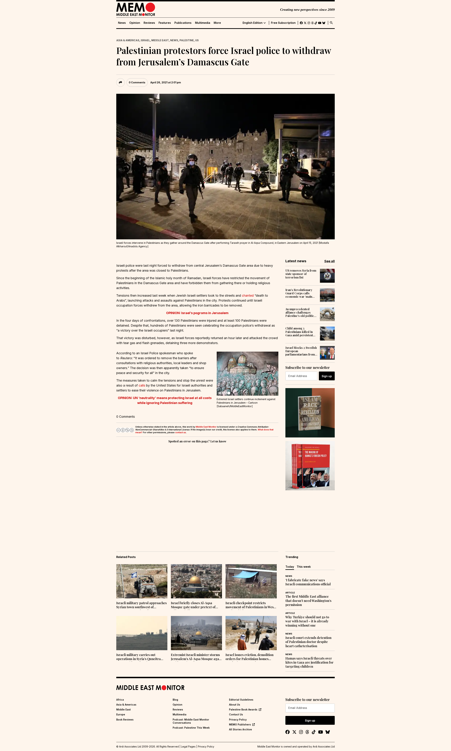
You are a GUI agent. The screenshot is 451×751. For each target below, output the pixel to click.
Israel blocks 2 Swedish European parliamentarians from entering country (301, 351)
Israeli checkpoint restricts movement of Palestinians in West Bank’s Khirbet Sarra (250, 605)
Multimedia (202, 22)
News (122, 22)
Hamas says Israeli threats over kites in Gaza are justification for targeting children (309, 662)
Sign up (327, 376)
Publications (182, 22)
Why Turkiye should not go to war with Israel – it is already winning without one (307, 621)
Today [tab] (289, 566)
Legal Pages (188, 746)
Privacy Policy (238, 719)
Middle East (160, 40)
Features (165, 22)
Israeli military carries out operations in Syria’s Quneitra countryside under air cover (138, 657)
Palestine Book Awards (243, 709)
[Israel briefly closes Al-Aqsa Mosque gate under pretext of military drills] (196, 581)
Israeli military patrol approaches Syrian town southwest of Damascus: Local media (141, 605)
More (217, 22)
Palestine (187, 40)
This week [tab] (304, 566)
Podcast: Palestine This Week (191, 727)
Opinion (134, 22)
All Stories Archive (240, 729)
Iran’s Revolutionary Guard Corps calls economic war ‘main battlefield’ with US (298, 293)
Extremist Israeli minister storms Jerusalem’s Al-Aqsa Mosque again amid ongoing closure (196, 657)
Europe (120, 714)
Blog (175, 699)
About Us (234, 704)
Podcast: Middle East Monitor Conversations (191, 721)
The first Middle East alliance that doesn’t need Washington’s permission (308, 600)
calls (142, 385)
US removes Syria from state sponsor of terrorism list (300, 274)
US (197, 40)
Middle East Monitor (206, 426)
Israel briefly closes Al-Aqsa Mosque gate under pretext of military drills (193, 605)
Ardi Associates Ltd (324, 746)
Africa (120, 699)
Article (290, 592)
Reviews (149, 22)
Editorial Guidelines (241, 699)
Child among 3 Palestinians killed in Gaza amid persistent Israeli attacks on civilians (299, 332)
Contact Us (236, 714)
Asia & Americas (127, 40)
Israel (145, 40)
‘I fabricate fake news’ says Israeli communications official (308, 582)
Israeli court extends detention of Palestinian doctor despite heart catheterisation (308, 642)
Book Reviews (125, 719)
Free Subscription (283, 22)
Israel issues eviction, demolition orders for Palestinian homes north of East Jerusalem (249, 657)
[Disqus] (197, 492)
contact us (180, 432)
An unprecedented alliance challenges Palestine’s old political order (300, 312)
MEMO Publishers (240, 724)
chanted (248, 295)
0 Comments (137, 82)
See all (329, 261)
